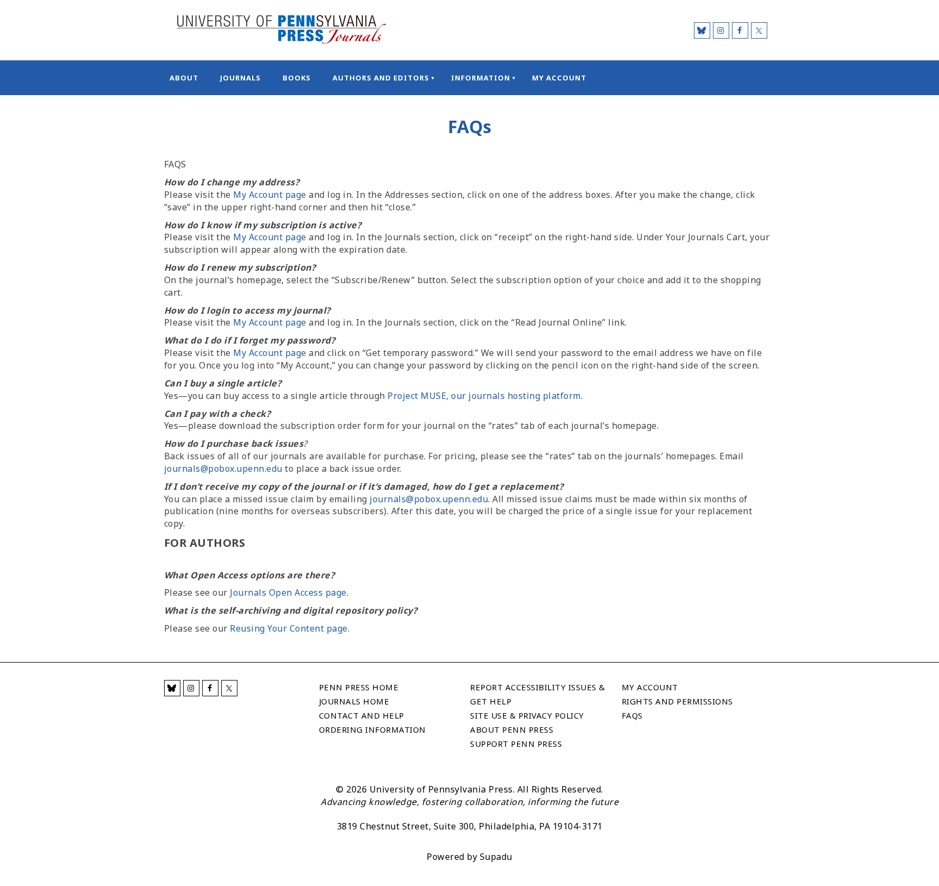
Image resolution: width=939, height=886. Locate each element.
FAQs (632, 715)
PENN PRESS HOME (359, 687)
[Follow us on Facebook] (740, 30)
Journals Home (354, 701)
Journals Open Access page (288, 592)
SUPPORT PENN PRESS (516, 743)
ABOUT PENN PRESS (511, 729)
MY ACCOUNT (650, 687)
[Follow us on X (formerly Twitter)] (759, 30)
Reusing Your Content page (289, 628)
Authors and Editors (381, 78)
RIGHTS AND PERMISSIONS (677, 701)
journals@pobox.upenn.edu (223, 469)
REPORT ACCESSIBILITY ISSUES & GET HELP (537, 694)
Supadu (496, 857)
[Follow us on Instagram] (721, 30)
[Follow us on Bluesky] (702, 30)
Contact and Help (361, 715)
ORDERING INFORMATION (372, 729)
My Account (559, 78)
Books (297, 78)
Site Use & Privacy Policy (527, 715)
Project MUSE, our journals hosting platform (484, 396)
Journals (240, 78)
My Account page (269, 195)
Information (480, 78)
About (184, 78)
